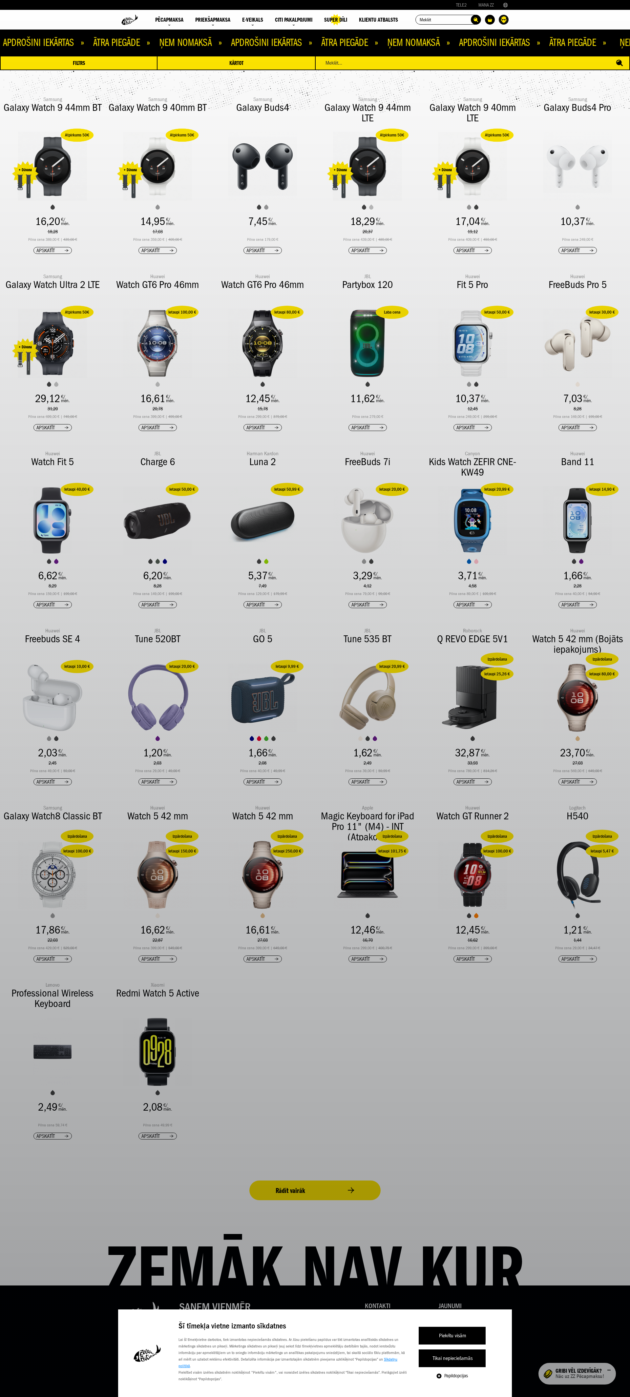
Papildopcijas (456, 1376)
